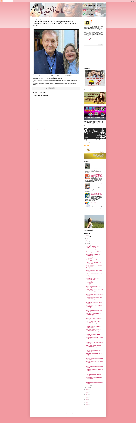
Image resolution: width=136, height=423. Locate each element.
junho (88, 240)
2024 (87, 391)
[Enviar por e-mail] (49, 88)
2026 (87, 235)
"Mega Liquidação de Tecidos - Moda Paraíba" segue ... (93, 263)
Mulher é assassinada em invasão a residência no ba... (93, 268)
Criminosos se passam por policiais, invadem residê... (93, 255)
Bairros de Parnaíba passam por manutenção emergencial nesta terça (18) (96, 203)
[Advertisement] (95, 56)
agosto (88, 236)
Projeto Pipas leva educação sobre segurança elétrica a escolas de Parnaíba (96, 184)
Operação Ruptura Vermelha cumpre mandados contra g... (93, 340)
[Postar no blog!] (50, 88)
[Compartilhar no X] (51, 88)
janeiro (88, 387)
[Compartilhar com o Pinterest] (54, 88)
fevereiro (88, 385)
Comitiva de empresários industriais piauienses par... (93, 300)
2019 (87, 399)
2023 (87, 392)
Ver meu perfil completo (88, 39)
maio (88, 241)
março (88, 245)
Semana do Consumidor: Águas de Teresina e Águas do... (93, 324)
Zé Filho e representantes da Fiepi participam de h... (93, 380)
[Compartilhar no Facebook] (53, 88)
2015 (87, 405)
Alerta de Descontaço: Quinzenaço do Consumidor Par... (93, 327)
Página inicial (56, 127)
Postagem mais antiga (75, 127)
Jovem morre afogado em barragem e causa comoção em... (93, 330)
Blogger (73, 413)
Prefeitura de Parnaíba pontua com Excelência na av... (93, 364)
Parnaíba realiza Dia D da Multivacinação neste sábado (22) (96, 194)
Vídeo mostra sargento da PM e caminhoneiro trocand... (92, 247)
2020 (87, 397)
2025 (87, 389)
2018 (87, 401)
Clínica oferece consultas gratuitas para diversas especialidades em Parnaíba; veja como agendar (96, 165)
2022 (87, 394)
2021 (87, 396)
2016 (87, 404)
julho (88, 238)
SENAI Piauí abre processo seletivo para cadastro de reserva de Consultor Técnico (96, 175)
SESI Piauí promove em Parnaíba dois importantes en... (93, 314)
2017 (87, 402)
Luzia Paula (94, 20)
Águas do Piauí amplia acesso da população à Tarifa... (92, 279)
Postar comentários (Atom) (41, 129)
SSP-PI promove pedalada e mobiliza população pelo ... (93, 276)
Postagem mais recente (37, 127)
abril (87, 243)
